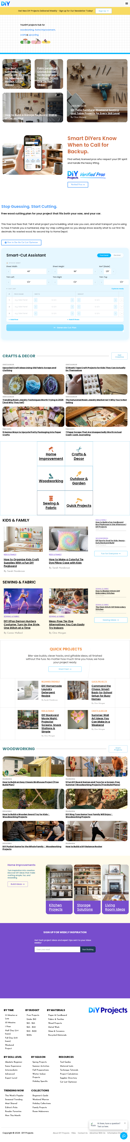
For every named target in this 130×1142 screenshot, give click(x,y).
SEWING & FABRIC (11, 617)
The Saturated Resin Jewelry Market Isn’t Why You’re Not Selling (96, 401)
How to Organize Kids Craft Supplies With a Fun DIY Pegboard (21, 563)
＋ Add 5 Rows (73, 319)
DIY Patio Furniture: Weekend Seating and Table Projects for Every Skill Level (95, 111)
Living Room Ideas (115, 907)
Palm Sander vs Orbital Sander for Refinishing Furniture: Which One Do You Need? (47, 76)
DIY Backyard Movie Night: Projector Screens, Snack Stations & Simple (51, 723)
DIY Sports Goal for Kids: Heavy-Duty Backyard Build (110, 541)
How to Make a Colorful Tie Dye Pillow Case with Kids (66, 561)
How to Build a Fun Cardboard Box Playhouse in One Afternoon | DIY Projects (111, 524)
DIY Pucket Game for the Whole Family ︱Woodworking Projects (32, 848)
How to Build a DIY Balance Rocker (84, 846)
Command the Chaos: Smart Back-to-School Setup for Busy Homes (102, 692)
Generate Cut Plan (65, 327)
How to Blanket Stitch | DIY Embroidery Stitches (108, 592)
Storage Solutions (85, 907)
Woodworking (51, 481)
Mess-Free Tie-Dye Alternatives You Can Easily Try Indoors (67, 624)
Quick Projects (79, 505)
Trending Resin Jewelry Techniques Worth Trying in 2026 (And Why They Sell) (33, 401)
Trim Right (57, 277)
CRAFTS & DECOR (8, 364)
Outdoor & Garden (79, 481)
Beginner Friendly (51, 682)
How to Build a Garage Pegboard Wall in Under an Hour (31, 116)
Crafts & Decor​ (79, 456)
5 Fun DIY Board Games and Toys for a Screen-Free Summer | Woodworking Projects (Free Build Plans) (93, 783)
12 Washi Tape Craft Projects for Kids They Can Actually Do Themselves (95, 369)
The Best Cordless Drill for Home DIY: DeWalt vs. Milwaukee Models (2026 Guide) (16, 76)
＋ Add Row (13, 319)
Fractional (104, 255)
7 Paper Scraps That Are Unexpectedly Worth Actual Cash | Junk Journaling (94, 433)
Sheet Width (11, 266)
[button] (127, 3)
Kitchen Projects (55, 907)
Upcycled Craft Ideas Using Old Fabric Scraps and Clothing (29, 369)
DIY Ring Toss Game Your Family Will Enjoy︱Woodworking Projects (89, 815)
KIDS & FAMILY (10, 555)
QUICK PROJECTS (78, 106)
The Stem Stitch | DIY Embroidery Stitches (111, 608)
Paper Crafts (7, 429)
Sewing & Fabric (51, 505)
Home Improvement (51, 456)
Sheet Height (58, 266)
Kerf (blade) (104, 266)
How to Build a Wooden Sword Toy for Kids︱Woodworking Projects (26, 815)
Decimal (117, 255)
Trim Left (10, 277)
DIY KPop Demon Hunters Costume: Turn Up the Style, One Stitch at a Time (22, 624)
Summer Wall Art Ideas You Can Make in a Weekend (101, 720)
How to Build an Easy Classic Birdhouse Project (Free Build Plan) (31, 783)
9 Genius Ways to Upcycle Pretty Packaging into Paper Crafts (32, 433)
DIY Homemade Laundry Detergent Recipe (52, 691)
